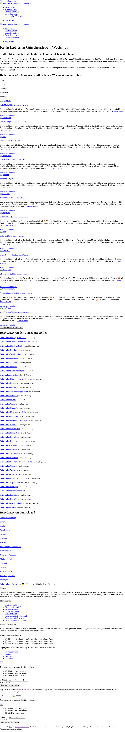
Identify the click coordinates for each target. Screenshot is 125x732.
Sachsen (3, 567)
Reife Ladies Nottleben (9, 396)
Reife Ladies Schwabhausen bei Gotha (15, 342)
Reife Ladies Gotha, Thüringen (12, 371)
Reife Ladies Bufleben (8, 449)
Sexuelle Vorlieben (12, 12)
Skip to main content (8, 1)
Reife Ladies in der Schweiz (16, 620)
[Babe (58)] (3, 232)
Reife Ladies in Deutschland (16, 616)
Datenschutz (9, 656)
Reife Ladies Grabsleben (9, 358)
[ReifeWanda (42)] (5, 156)
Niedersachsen (5, 551)
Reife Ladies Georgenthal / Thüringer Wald (16, 462)
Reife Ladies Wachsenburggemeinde (14, 391)
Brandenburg (5, 530)
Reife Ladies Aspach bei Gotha (12, 482)
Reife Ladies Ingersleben (9, 433)
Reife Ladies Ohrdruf (8, 408)
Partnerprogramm (11, 652)
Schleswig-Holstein (7, 576)
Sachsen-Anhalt (6, 571)
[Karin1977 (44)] (5, 251)
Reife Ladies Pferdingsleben (11, 383)
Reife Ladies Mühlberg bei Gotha (13, 346)
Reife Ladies (10, 7)
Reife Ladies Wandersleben (10, 354)
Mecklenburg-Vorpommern (10, 547)
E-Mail (2, 682)
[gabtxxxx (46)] (4, 175)
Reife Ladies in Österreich (15, 618)
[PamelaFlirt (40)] (5, 118)
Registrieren (9, 20)
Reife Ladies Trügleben (9, 445)
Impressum (9, 658)
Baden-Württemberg (8, 518)
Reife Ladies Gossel (8, 466)
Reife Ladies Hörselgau (9, 487)
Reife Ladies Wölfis (7, 404)
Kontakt (8, 654)
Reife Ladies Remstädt (8, 437)
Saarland (3, 563)
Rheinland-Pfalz (6, 559)
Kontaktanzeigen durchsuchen (11, 327)
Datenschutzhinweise (22, 689)
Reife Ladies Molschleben (10, 429)
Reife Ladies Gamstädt (9, 387)
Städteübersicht (11, 10)
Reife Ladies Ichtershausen (10, 491)
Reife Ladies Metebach (9, 507)
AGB (10, 689)
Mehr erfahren (117, 111)
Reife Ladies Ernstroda (9, 458)
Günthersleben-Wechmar (20, 105)
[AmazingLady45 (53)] (7, 289)
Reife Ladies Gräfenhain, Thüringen (14, 420)
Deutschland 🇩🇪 (18, 584)
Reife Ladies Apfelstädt (9, 375)
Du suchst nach (11, 14)
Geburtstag (4, 680)
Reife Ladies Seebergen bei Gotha (13, 338)
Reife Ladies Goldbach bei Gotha (13, 503)
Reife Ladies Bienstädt (8, 499)
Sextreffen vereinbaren (8, 115)
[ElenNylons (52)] (5, 270)
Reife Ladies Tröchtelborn (10, 453)
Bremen (3, 534)
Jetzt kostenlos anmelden (10, 685)
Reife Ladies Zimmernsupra (10, 441)
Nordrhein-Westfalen (8, 555)
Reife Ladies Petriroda (8, 367)
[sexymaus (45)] (5, 194)
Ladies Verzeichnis (17, 16)
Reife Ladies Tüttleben (9, 362)
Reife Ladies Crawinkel (9, 474)
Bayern (3, 522)
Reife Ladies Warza (7, 470)
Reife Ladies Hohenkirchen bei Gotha (14, 379)
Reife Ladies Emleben (8, 350)
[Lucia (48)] (3, 137)
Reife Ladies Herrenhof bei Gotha (13, 412)
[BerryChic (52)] (5, 213)
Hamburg (3, 538)
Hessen (3, 542)
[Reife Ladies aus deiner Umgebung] (15, 3)
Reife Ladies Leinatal (8, 425)
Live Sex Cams (11, 614)
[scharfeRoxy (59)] (6, 308)
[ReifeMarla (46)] (5, 101)
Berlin (2, 526)
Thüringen (4, 580)
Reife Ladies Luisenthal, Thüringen (13, 478)
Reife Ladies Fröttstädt (8, 495)
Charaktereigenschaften (14, 607)
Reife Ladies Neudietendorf (10, 416)
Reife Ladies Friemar (8, 400)
